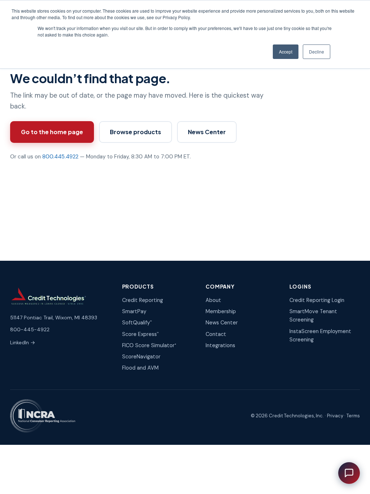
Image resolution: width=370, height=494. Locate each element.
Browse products (135, 132)
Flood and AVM (140, 368)
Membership (221, 311)
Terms (353, 416)
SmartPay (134, 311)
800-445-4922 (30, 329)
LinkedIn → (22, 342)
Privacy (335, 416)
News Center (207, 132)
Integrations (220, 345)
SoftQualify (137, 322)
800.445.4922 (60, 156)
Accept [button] (285, 51)
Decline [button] (316, 51)
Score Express (140, 334)
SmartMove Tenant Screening (313, 315)
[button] (349, 473)
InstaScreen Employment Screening (320, 335)
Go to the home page (52, 132)
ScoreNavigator (141, 356)
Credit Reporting (142, 300)
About (213, 300)
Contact (216, 334)
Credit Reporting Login (316, 300)
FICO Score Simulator (149, 345)
